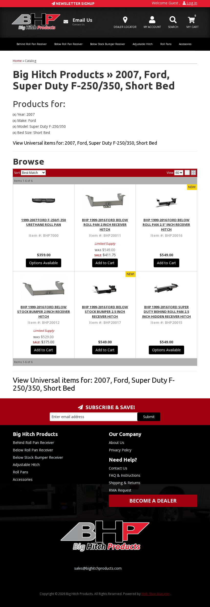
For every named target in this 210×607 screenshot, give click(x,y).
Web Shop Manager (155, 594)
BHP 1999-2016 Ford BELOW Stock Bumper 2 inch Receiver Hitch (43, 311)
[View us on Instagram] (84, 574)
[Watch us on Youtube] (65, 574)
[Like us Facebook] (47, 574)
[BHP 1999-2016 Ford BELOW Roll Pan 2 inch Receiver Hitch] (105, 201)
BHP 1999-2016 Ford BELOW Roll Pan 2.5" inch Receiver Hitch (166, 224)
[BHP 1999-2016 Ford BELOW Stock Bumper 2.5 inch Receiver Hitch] (105, 288)
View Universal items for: (85, 142)
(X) (14, 114)
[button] (173, 22)
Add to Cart (105, 262)
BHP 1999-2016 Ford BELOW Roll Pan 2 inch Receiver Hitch (105, 224)
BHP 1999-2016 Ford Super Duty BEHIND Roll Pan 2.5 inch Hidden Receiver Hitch (166, 311)
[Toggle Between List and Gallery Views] (190, 172)
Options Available (43, 262)
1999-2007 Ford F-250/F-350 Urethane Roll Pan (43, 222)
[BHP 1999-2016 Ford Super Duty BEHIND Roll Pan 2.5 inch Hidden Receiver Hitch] (166, 288)
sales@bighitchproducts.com (98, 568)
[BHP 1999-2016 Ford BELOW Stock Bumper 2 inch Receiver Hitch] (43, 288)
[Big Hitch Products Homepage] (36, 22)
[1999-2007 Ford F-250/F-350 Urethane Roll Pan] (43, 201)
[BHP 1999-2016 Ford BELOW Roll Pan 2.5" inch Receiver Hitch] (166, 201)
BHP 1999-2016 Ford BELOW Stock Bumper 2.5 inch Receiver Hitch (105, 311)
